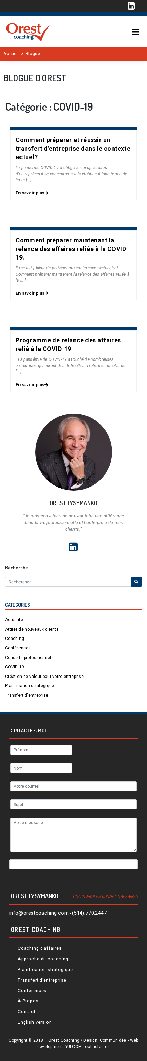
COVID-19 (14, 667)
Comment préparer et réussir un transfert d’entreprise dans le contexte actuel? (73, 148)
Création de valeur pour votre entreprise (44, 676)
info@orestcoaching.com (39, 913)
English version (35, 1022)
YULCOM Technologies (87, 1046)
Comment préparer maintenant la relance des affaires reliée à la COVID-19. (72, 249)
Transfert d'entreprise (27, 695)
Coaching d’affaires (40, 948)
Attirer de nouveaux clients (32, 629)
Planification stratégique (29, 685)
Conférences (18, 648)
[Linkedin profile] (131, 6)
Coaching (14, 638)
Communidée (113, 1040)
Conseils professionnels (29, 657)
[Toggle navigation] (136, 32)
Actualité (14, 619)
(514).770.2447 (89, 913)
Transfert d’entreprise (42, 980)
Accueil (11, 53)
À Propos (28, 1000)
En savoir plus (30, 193)
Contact (27, 1011)
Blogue (33, 53)
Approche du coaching (43, 958)
